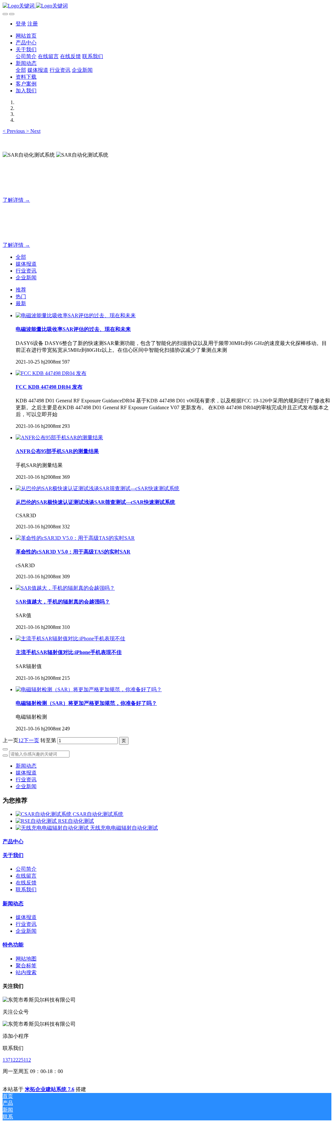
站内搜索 (26, 972)
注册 (32, 23)
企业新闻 (26, 277)
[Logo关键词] (167, 6)
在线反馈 (26, 882)
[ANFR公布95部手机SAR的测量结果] (59, 437)
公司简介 (26, 869)
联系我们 (26, 889)
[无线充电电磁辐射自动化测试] (53, 828)
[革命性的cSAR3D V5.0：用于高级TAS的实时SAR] (75, 538)
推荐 (21, 289)
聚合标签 (26, 965)
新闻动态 (26, 766)
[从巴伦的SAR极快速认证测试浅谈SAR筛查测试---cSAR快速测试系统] (97, 488)
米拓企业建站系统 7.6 (49, 1089)
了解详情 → (16, 200)
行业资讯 (26, 270)
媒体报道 (26, 264)
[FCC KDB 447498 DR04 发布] (51, 373)
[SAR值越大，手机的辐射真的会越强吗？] (65, 588)
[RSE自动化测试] (37, 821)
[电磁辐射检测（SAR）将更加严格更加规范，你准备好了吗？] (89, 689)
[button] (14, 131)
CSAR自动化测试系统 (98, 814)
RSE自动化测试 (76, 821)
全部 (21, 70)
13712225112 (17, 1060)
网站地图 (26, 958)
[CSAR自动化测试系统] (44, 814)
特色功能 (13, 944)
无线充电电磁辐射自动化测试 (124, 828)
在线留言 (26, 876)
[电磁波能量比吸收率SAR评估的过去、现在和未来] (76, 315)
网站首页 (26, 36)
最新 (21, 303)
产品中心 (13, 841)
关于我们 (13, 855)
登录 (21, 23)
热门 (21, 296)
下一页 (31, 740)
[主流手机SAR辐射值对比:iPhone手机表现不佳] (70, 638)
